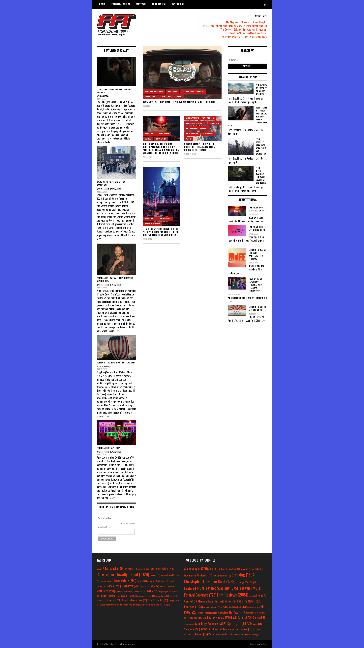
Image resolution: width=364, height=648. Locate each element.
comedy (155, 575)
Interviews (178, 4)
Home (102, 4)
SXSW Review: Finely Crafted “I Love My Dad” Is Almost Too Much (179, 102)
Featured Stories (120, 4)
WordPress (263, 643)
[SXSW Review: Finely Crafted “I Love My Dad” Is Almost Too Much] (182, 72)
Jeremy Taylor (218, 607)
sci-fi (151, 596)
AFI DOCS (214, 569)
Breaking (149, 133)
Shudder (101, 600)
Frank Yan (252, 596)
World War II (164, 605)
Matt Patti (164, 133)
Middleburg (120, 591)
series (173, 596)
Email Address (105, 527)
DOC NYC (250, 582)
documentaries (106, 581)
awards (141, 569)
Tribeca (136, 604)
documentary (125, 580)
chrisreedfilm (164, 568)
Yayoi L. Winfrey (252, 634)
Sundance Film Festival (134, 600)
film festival (152, 580)
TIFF (171, 600)
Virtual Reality (240, 634)
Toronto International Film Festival (117, 604)
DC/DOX (240, 582)
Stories (256, 624)
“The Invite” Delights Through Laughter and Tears (243, 37)
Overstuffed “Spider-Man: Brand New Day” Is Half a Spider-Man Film (235, 26)
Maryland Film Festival (236, 607)
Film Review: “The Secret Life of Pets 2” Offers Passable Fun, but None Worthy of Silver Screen (161, 232)
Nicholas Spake (197, 617)
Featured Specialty (154, 91)
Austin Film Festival (249, 569)
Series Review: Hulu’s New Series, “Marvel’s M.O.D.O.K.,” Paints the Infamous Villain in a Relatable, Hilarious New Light (161, 148)
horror (133, 585)
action (99, 569)
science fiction (162, 596)
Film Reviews (159, 4)
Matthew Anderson (254, 607)
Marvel (171, 586)
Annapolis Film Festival (230, 569)
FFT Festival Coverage (193, 91)
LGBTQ (163, 586)
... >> (112, 142)
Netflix (152, 591)
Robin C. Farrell (129, 595)
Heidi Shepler (228, 601)
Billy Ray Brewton (221, 575)
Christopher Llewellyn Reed (200, 118)
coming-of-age (167, 575)
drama (141, 581)
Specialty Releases (210, 623)
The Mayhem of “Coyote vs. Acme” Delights (246, 22)
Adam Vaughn (113, 568)
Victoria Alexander (220, 634)
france (164, 581)
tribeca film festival (150, 604)
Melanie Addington (207, 612)
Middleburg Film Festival (135, 591)
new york (163, 591)
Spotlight (167, 96)
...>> (261, 221)
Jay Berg (207, 607)
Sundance (114, 600)
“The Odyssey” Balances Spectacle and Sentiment (243, 29)
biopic (150, 569)
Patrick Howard (152, 223)
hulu (143, 586)
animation (131, 568)
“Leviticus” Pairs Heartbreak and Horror (248, 33)
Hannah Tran (116, 586)
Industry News (249, 600)
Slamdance (189, 624)
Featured (194, 588)
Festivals (141, 4)
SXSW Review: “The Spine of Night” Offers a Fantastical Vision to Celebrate (200, 147)
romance (142, 596)
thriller (162, 600)
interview (153, 586)
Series (148, 138)
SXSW (179, 96)
